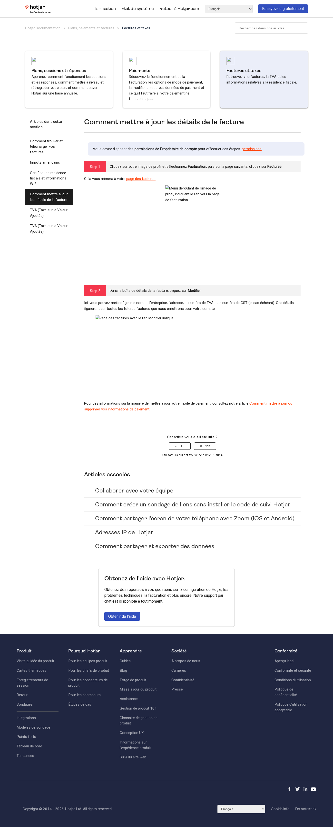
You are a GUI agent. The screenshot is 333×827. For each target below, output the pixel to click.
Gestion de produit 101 (138, 708)
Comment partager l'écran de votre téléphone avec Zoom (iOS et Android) (194, 518)
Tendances (25, 756)
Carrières (178, 670)
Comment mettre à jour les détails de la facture (49, 197)
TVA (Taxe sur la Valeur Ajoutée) (49, 213)
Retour (22, 695)
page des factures (141, 179)
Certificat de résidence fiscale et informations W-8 (48, 178)
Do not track (305, 809)
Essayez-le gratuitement (283, 8)
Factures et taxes (136, 28)
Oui (182, 446)
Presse (177, 689)
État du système (137, 8)
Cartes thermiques (31, 670)
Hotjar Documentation (42, 28)
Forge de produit (133, 680)
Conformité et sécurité (292, 670)
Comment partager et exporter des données (154, 546)
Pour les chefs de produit (88, 670)
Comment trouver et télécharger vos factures (46, 146)
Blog (123, 670)
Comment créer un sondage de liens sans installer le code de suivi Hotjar (193, 504)
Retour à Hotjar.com (179, 8)
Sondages (25, 704)
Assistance (129, 699)
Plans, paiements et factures (91, 28)
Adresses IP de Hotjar (124, 532)
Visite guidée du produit (35, 661)
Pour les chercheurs (84, 695)
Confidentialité (182, 680)
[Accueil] (38, 12)
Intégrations (26, 718)
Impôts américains (45, 162)
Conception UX (132, 733)
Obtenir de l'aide (122, 616)
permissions (252, 149)
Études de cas (79, 704)
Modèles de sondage (33, 727)
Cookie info (280, 809)
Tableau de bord (29, 746)
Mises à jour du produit (138, 689)
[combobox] (271, 28)
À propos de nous (185, 661)
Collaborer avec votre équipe (134, 490)
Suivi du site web (133, 757)
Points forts (26, 736)
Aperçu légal (284, 661)
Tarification (105, 8)
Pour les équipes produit (87, 661)
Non (207, 446)
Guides (125, 661)
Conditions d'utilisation (292, 680)
